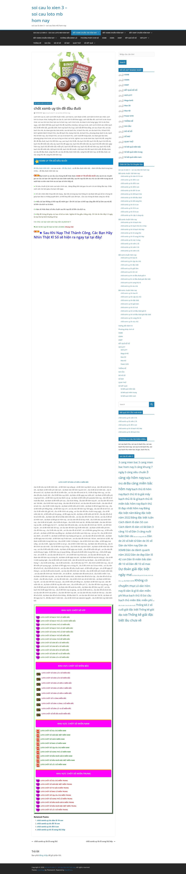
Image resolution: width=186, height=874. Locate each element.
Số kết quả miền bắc (132, 147)
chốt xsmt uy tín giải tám (129, 268)
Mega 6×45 (125, 353)
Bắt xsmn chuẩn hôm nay (43, 38)
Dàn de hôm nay (128, 545)
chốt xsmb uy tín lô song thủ (45, 841)
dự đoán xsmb (129, 581)
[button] (98, 32)
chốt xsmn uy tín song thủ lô (131, 318)
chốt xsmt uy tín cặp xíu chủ (131, 261)
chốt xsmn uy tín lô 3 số (129, 307)
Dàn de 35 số (144, 541)
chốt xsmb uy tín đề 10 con (48, 823)
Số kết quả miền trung (133, 152)
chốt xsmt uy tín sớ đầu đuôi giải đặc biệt (135, 279)
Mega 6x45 (129, 100)
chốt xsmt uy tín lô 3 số (129, 272)
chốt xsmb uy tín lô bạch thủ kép (132, 229)
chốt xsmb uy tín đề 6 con (130, 183)
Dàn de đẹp (138, 554)
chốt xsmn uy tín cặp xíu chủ (131, 297)
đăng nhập (43, 855)
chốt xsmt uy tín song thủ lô (131, 283)
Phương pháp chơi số (90, 38)
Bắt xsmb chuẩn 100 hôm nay (85, 33)
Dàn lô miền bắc (136, 559)
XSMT (120, 38)
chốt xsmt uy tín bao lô (129, 258)
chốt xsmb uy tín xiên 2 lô (130, 244)
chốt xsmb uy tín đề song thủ (131, 201)
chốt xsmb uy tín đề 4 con (48, 826)
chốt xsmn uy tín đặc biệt (130, 300)
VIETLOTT (143, 38)
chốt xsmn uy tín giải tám (130, 304)
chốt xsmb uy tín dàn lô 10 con (50, 820)
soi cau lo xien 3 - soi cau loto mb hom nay (57, 113)
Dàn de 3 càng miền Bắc (140, 536)
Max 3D (127, 105)
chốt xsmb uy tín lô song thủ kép (51, 829)
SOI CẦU (47, 43)
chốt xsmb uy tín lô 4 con (130, 205)
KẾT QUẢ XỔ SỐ (131, 38)
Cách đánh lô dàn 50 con (133, 522)
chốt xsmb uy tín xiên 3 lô (130, 247)
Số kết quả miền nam (133, 157)
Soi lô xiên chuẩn (131, 605)
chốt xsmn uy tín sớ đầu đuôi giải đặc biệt (136, 314)
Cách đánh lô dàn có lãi (132, 527)
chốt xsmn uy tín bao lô (129, 293)
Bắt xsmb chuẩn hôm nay (113, 33)
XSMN (112, 38)
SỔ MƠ (66, 43)
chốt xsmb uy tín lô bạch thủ (131, 222)
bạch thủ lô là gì (128, 499)
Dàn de (129, 536)
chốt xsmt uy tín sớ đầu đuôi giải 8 (133, 275)
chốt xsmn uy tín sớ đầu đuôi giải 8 (133, 311)
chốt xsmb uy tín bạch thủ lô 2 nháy (133, 226)
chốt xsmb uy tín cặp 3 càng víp (132, 215)
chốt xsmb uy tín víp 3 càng (130, 240)
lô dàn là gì (129, 590)
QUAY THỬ (77, 43)
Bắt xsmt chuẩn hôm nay (139, 33)
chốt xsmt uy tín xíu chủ (129, 286)
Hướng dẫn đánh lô (68, 38)
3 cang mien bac (128, 462)
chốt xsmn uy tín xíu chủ (129, 322)
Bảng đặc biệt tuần (142, 517)
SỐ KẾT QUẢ (88, 43)
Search (122, 62)
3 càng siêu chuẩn (135, 472)
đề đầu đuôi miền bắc (42, 168)
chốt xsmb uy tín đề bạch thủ (131, 194)
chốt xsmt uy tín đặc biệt (129, 265)
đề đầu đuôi (66, 168)
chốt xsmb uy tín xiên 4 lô (130, 251)
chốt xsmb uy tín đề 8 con (130, 187)
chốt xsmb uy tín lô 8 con (130, 212)
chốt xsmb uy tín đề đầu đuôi (131, 198)
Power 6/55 (129, 116)
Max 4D (127, 111)
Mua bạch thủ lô (132, 595)
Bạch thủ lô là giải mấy (136, 494)
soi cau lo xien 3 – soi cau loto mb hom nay (49, 14)
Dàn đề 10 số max (139, 564)
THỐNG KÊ (37, 43)
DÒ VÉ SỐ (57, 43)
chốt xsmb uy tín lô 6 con (130, 208)
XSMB (104, 38)
